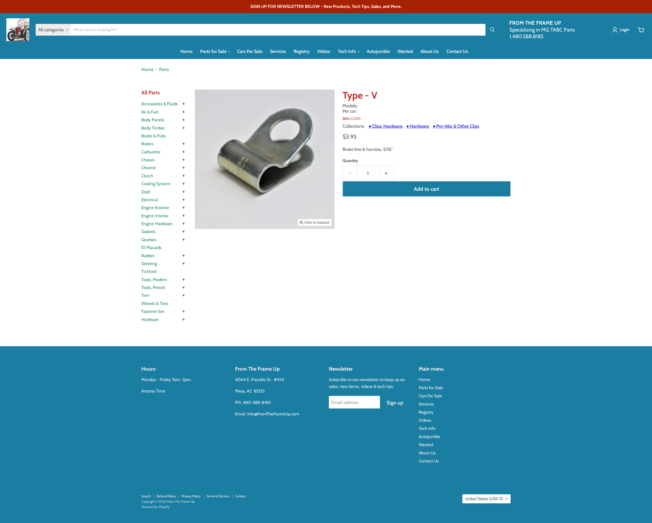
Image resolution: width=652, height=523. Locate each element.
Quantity (350, 160)
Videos (323, 51)
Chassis (148, 159)
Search (146, 496)
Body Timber (153, 127)
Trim (145, 295)
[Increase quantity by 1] (386, 173)
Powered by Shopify (155, 507)
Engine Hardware (156, 223)
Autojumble (378, 51)
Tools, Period (153, 287)
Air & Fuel (149, 111)
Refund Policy (166, 496)
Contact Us (457, 51)
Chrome (148, 167)
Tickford (148, 271)
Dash (146, 191)
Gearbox (148, 239)
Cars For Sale (249, 51)
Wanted (405, 51)
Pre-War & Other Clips (456, 126)
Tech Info (347, 51)
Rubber (147, 255)
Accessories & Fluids (159, 103)
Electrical (149, 199)
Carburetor (150, 151)
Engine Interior (154, 215)
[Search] (492, 30)
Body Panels (152, 119)
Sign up (395, 402)
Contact (240, 496)
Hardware (150, 319)
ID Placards (151, 247)
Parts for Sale (213, 51)
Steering (149, 263)
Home (186, 51)
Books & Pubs (153, 135)
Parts (164, 69)
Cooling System (155, 183)
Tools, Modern (154, 279)
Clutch (147, 175)
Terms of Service (217, 496)
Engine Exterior (155, 207)
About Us (429, 51)
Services (278, 51)
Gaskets (148, 231)
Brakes (147, 143)
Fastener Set (153, 311)
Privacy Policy (191, 496)
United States (484, 498)
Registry (301, 51)
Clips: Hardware (386, 126)
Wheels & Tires (154, 303)
